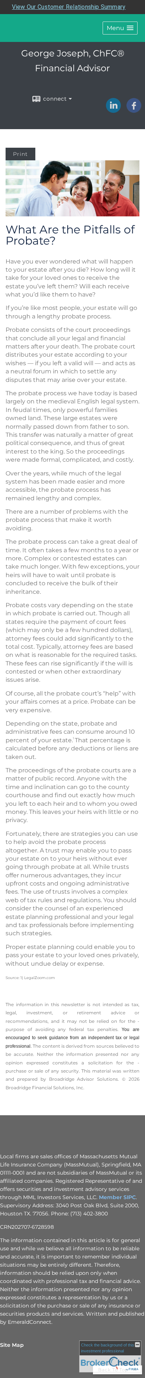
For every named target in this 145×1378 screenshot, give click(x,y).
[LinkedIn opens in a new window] (113, 110)
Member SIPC (117, 1197)
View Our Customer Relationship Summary (68, 6)
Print (20, 154)
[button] (120, 28)
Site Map (12, 1345)
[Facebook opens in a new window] (133, 110)
